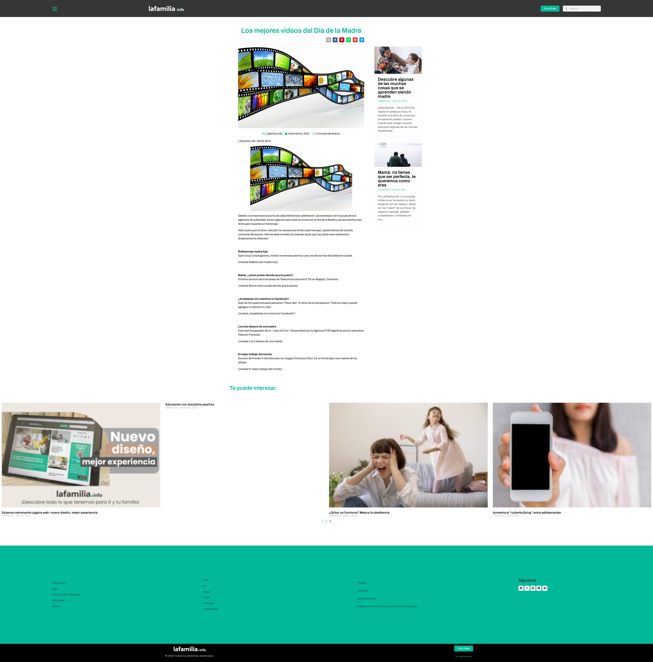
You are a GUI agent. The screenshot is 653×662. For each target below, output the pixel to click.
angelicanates (465, 656)
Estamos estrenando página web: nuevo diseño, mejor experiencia (49, 512)
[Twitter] (544, 588)
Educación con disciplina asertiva (189, 404)
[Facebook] (521, 588)
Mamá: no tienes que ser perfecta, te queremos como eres (397, 178)
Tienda (361, 582)
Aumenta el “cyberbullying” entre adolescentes (527, 512)
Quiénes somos (366, 598)
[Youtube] (538, 588)
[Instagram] (527, 588)
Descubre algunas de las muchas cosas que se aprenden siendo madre (396, 88)
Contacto (363, 590)
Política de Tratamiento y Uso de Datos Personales (387, 606)
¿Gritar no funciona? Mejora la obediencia (359, 512)
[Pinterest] (532, 588)
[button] (328, 39)
